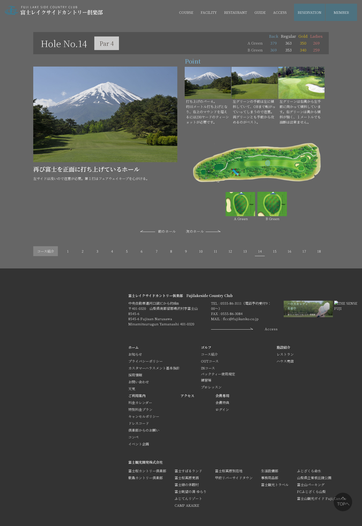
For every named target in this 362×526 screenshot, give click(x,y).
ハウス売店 (209, 29)
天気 (131, 388)
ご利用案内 (137, 395)
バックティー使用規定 (218, 373)
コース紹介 (45, 251)
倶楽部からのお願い (143, 430)
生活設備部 (269, 470)
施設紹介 (283, 347)
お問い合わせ (138, 381)
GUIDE (260, 12)
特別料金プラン (140, 409)
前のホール (167, 231)
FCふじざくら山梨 (311, 491)
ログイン (222, 409)
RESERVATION (309, 12)
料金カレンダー (140, 402)
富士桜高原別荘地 (229, 470)
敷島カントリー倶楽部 (145, 477)
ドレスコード (138, 423)
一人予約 (341, 29)
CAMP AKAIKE (187, 505)
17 (304, 251)
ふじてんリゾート (188, 498)
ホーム (133, 347)
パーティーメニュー (239, 29)
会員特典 (222, 402)
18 (319, 251)
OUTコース (210, 361)
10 (201, 251)
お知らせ (135, 354)
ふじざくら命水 (309, 470)
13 (245, 251)
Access (271, 328)
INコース (208, 368)
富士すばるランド (188, 470)
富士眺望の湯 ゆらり (191, 491)
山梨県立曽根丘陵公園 (314, 477)
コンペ (133, 437)
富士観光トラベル (275, 484)
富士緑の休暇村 (187, 484)
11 (215, 251)
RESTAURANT (235, 12)
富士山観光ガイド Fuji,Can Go (321, 498)
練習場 (206, 380)
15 (275, 251)
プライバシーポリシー (145, 361)
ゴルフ (206, 347)
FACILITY (209, 12)
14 (260, 251)
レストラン (285, 354)
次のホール (195, 231)
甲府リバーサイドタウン (234, 477)
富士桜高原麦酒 (187, 477)
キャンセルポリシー (143, 416)
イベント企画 (270, 29)
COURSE (186, 12)
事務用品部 (269, 477)
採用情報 (135, 374)
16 (289, 251)
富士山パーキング (311, 484)
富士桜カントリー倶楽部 (147, 470)
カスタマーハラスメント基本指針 (154, 368)
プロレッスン (211, 387)
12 (230, 251)
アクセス (187, 395)
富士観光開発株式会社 (145, 462)
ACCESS (280, 12)
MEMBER (341, 12)
